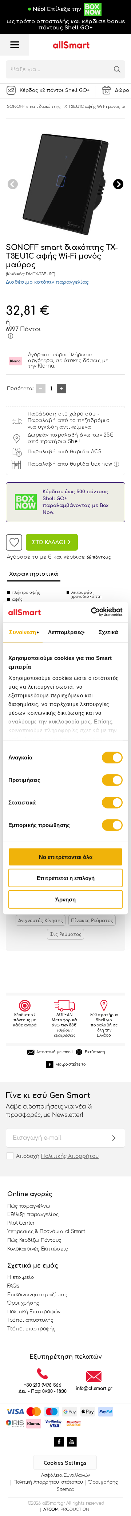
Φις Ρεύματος (65, 934)
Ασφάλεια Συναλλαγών (65, 1475)
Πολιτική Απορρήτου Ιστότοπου (48, 1482)
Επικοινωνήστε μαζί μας (37, 1294)
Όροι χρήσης (23, 1303)
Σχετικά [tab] (108, 632)
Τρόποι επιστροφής (31, 1328)
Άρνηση (65, 899)
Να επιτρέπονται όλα (65, 857)
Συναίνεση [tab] (22, 632)
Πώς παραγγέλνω (28, 1206)
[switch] (112, 780)
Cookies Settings (65, 1463)
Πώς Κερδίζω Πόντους (34, 1240)
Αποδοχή (57, 1156)
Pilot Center (21, 1223)
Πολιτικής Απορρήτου (70, 1156)
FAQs (13, 1286)
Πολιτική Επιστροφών (33, 1311)
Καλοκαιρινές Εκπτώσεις (37, 1249)
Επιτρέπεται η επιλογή (66, 878)
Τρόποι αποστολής (30, 1320)
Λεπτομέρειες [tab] (65, 632)
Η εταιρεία (20, 1277)
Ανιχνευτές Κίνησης (40, 920)
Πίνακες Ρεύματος (92, 920)
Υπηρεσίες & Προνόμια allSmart (46, 1231)
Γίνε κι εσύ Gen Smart (49, 1104)
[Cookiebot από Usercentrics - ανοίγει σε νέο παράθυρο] (92, 612)
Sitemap (66, 1489)
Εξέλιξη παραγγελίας (33, 1214)
